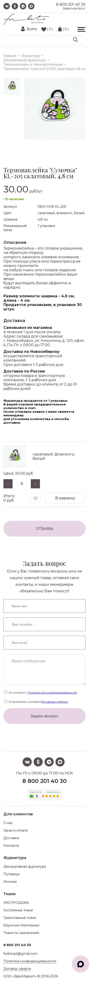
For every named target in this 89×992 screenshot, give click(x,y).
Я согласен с (42, 692)
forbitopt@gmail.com (20, 954)
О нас (8, 823)
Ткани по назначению (21, 933)
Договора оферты (54, 701)
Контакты (11, 845)
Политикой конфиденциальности (52, 692)
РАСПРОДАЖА (16, 903)
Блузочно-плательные (21, 925)
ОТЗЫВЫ (44, 529)
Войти (32, 29)
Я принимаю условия (38, 701)
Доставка (11, 838)
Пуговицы (11, 874)
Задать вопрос (74, 8)
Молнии (10, 882)
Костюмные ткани (18, 910)
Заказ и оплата (15, 830)
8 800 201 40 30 (71, 4)
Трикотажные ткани (19, 918)
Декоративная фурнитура (24, 866)
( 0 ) (50, 29)
